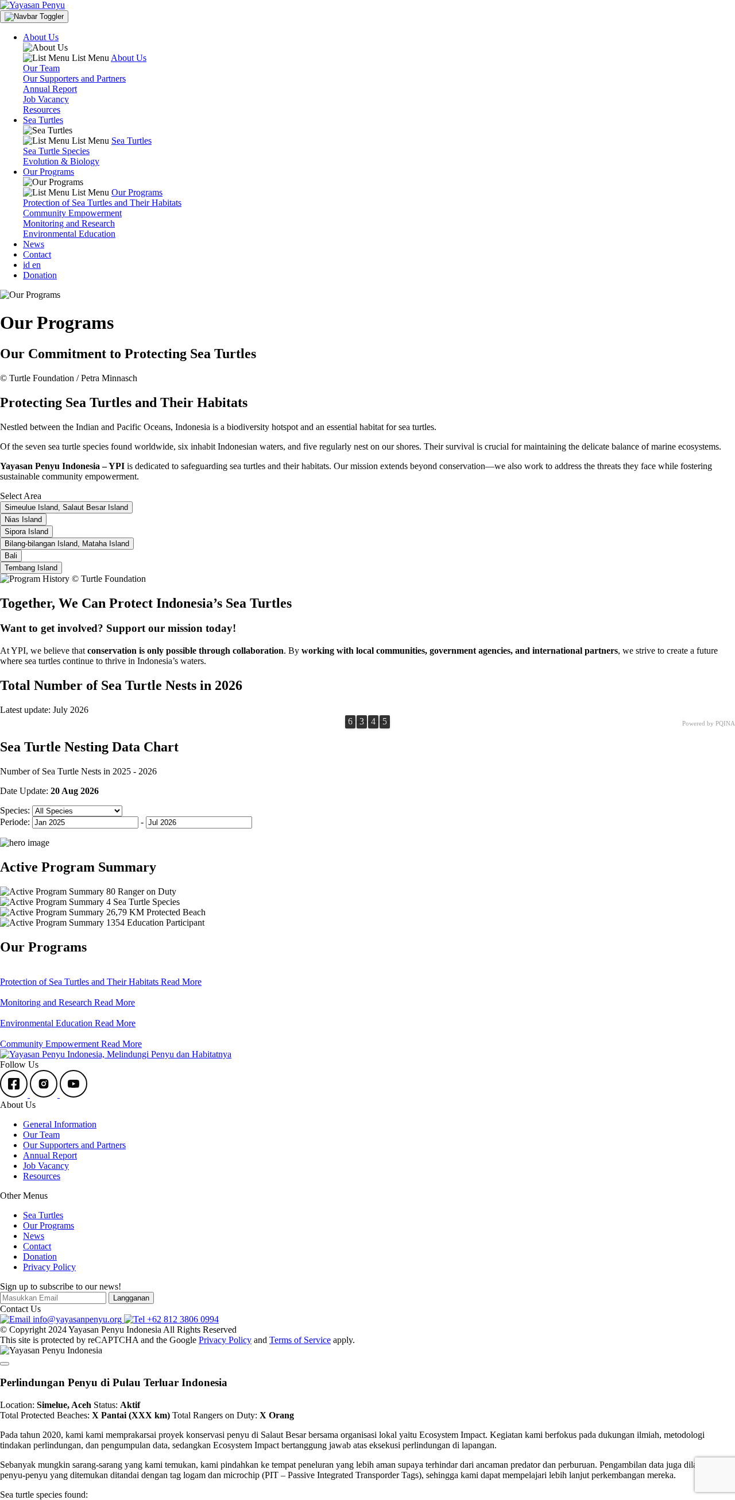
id (27, 265)
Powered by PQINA (708, 723)
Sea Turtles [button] (43, 120)
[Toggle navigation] (34, 16)
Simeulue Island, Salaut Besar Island (66, 507)
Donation (40, 275)
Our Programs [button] (48, 172)
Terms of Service (300, 1340)
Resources (41, 109)
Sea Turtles (43, 1215)
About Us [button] (41, 37)
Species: (15, 810)
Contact (37, 254)
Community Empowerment (72, 213)
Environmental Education (69, 234)
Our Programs (48, 1225)
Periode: (15, 822)
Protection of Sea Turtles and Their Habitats (102, 203)
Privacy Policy (49, 1267)
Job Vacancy (46, 99)
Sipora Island (26, 531)
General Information (59, 1124)
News (33, 244)
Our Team (41, 68)
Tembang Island (31, 567)
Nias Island (23, 519)
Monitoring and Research (69, 223)
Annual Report (50, 89)
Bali (11, 555)
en (36, 265)
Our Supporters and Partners (74, 78)
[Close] (4, 1363)
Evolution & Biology (61, 161)
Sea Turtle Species (56, 151)
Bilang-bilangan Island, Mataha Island (67, 543)
